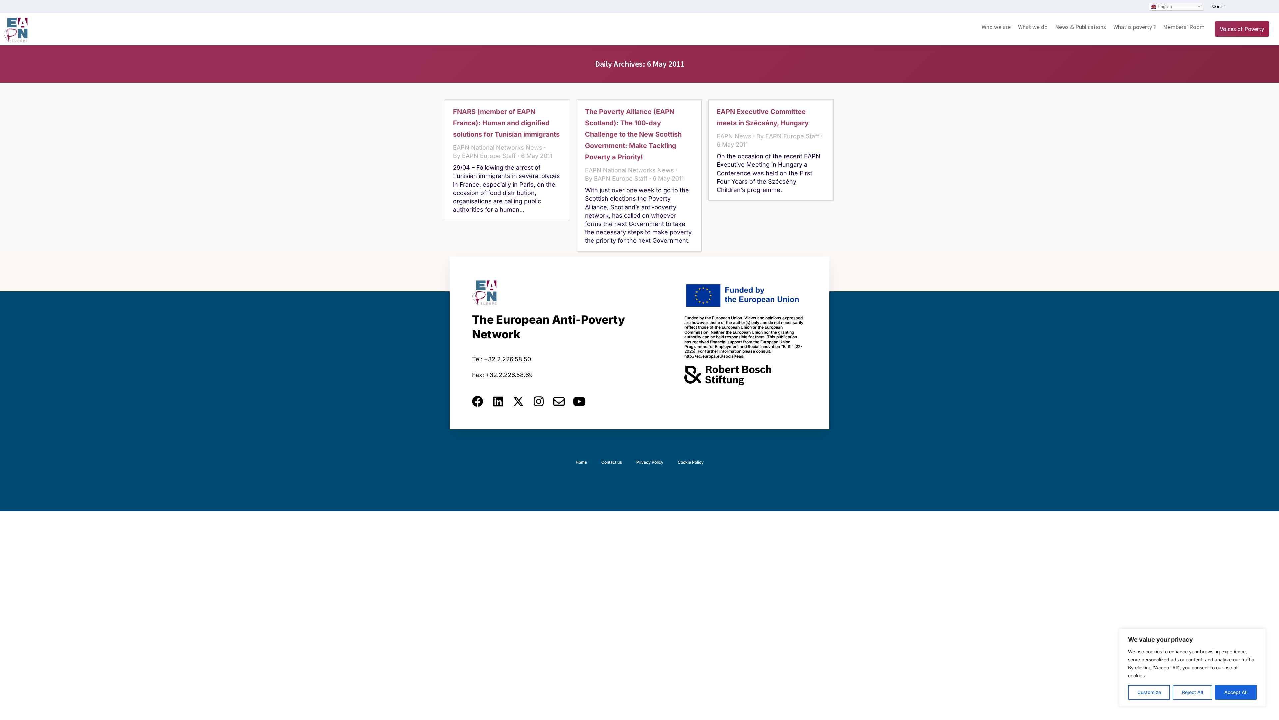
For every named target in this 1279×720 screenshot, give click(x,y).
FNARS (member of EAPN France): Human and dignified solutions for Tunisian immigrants (506, 123)
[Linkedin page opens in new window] (1234, 7)
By (484, 155)
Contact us (611, 462)
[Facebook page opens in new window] (1244, 7)
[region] (1192, 668)
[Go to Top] (1269, 710)
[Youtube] (579, 401)
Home (581, 462)
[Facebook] (477, 401)
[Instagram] (538, 401)
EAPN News (734, 136)
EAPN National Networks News (497, 147)
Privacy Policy (649, 462)
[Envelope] (559, 401)
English (1164, 6)
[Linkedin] (498, 401)
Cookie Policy (691, 462)
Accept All (1236, 692)
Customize (1149, 692)
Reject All (1192, 692)
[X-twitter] (518, 401)
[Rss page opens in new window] (1264, 7)
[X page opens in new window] (1254, 7)
